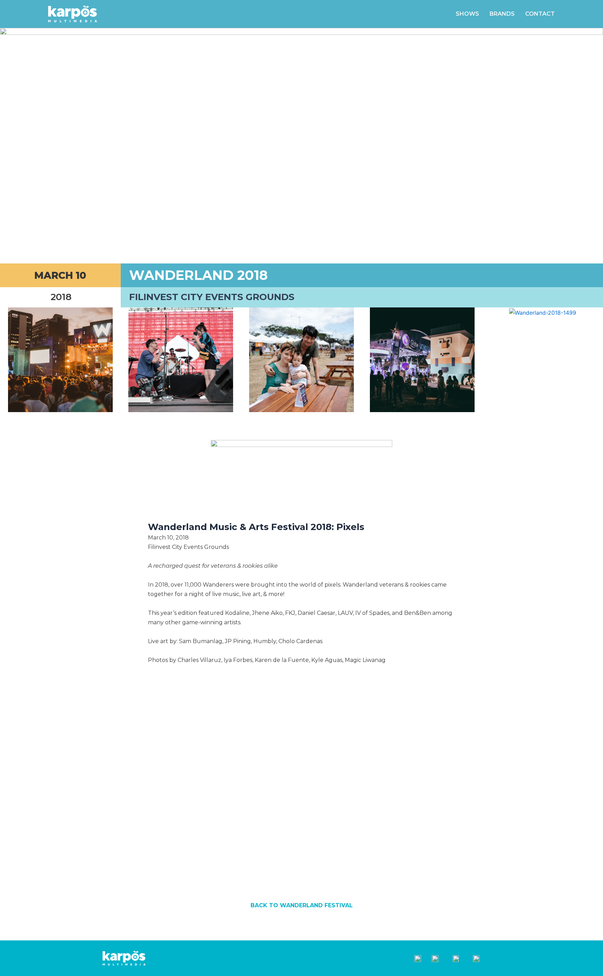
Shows (467, 13)
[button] (6, 360)
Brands (502, 13)
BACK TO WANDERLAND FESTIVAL (302, 905)
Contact (540, 13)
